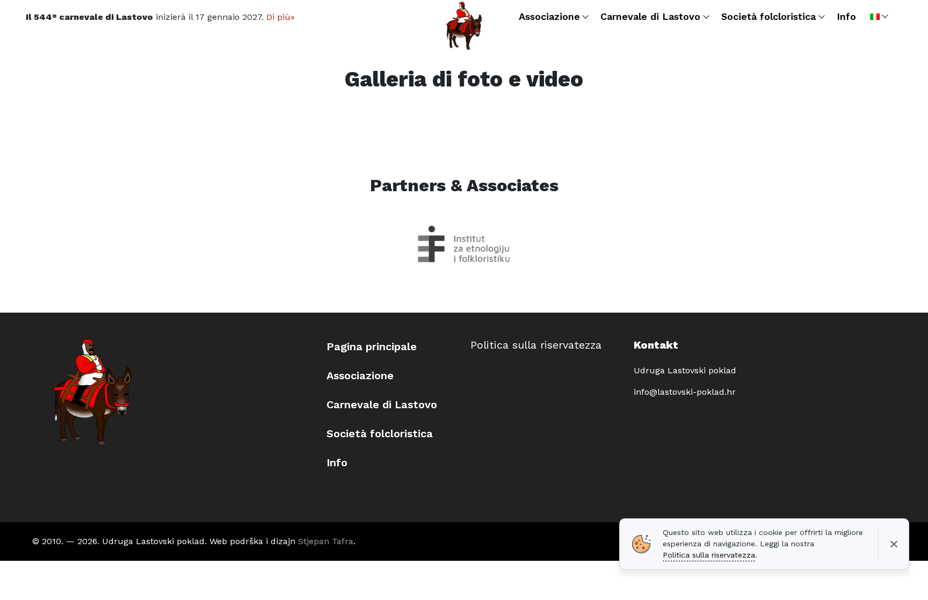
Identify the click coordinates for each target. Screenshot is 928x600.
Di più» (280, 17)
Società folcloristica (380, 433)
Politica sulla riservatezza (535, 344)
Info (337, 462)
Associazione (360, 375)
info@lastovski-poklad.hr (685, 392)
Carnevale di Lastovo (382, 404)
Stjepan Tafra (325, 541)
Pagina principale (372, 346)
